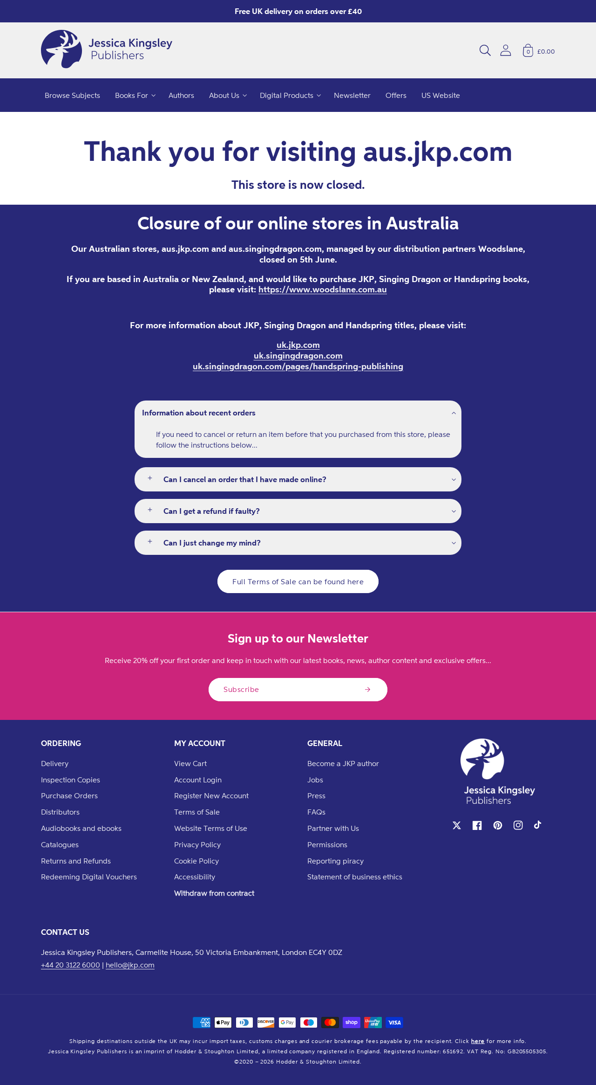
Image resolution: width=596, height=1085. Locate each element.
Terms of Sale (197, 812)
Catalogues (60, 844)
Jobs (315, 779)
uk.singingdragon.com (298, 355)
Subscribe (241, 689)
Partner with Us (333, 828)
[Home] (106, 50)
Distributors (60, 812)
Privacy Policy (197, 844)
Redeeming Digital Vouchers (89, 876)
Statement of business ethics (354, 876)
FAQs (316, 812)
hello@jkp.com (130, 965)
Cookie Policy (196, 861)
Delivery (54, 763)
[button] (485, 50)
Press (316, 795)
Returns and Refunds (76, 861)
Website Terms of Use (210, 828)
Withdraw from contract (214, 893)
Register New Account (211, 795)
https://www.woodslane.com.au (322, 289)
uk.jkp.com (298, 344)
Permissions (327, 844)
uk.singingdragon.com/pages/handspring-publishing (298, 366)
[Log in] (505, 50)
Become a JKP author (343, 763)
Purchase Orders (69, 795)
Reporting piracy (335, 861)
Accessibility (194, 876)
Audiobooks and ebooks (81, 828)
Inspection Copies (70, 779)
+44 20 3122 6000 (70, 965)
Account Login (198, 779)
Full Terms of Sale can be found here (298, 581)
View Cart (190, 763)
